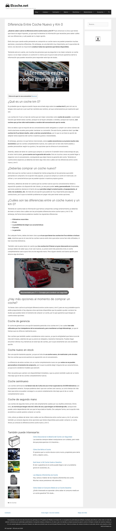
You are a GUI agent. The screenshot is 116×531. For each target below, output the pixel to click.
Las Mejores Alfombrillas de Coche (45, 475)
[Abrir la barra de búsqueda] (109, 12)
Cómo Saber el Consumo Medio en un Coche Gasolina (52, 488)
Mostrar (34, 96)
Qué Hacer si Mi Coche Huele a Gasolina (47, 462)
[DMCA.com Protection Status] (97, 41)
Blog (36, 12)
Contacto (7, 513)
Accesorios (100, 12)
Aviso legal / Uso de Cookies (50, 513)
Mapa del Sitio (82, 513)
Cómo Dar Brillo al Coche (42, 449)
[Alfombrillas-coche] (14, 485)
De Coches (13, 502)
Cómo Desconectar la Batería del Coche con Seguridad (52, 437)
